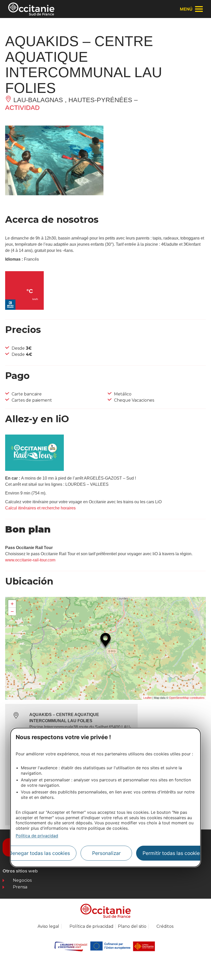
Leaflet (147, 697)
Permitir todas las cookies (172, 853)
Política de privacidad (37, 835)
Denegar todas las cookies (39, 853)
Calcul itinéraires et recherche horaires (40, 508)
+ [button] (12, 603)
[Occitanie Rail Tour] (34, 469)
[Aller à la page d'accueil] (31, 9)
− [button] (12, 611)
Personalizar (106, 853)
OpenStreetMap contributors (187, 697)
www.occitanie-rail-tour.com (30, 560)
